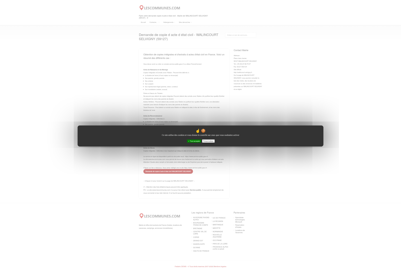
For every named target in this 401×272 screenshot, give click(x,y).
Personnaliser (208, 141)
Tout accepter (195, 141)
